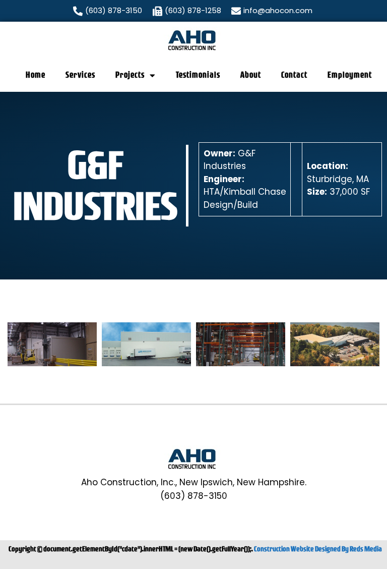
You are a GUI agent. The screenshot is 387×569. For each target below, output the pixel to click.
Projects (130, 75)
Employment (350, 75)
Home (35, 75)
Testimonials (198, 75)
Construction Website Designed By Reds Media (318, 548)
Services (80, 75)
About (250, 75)
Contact (294, 75)
